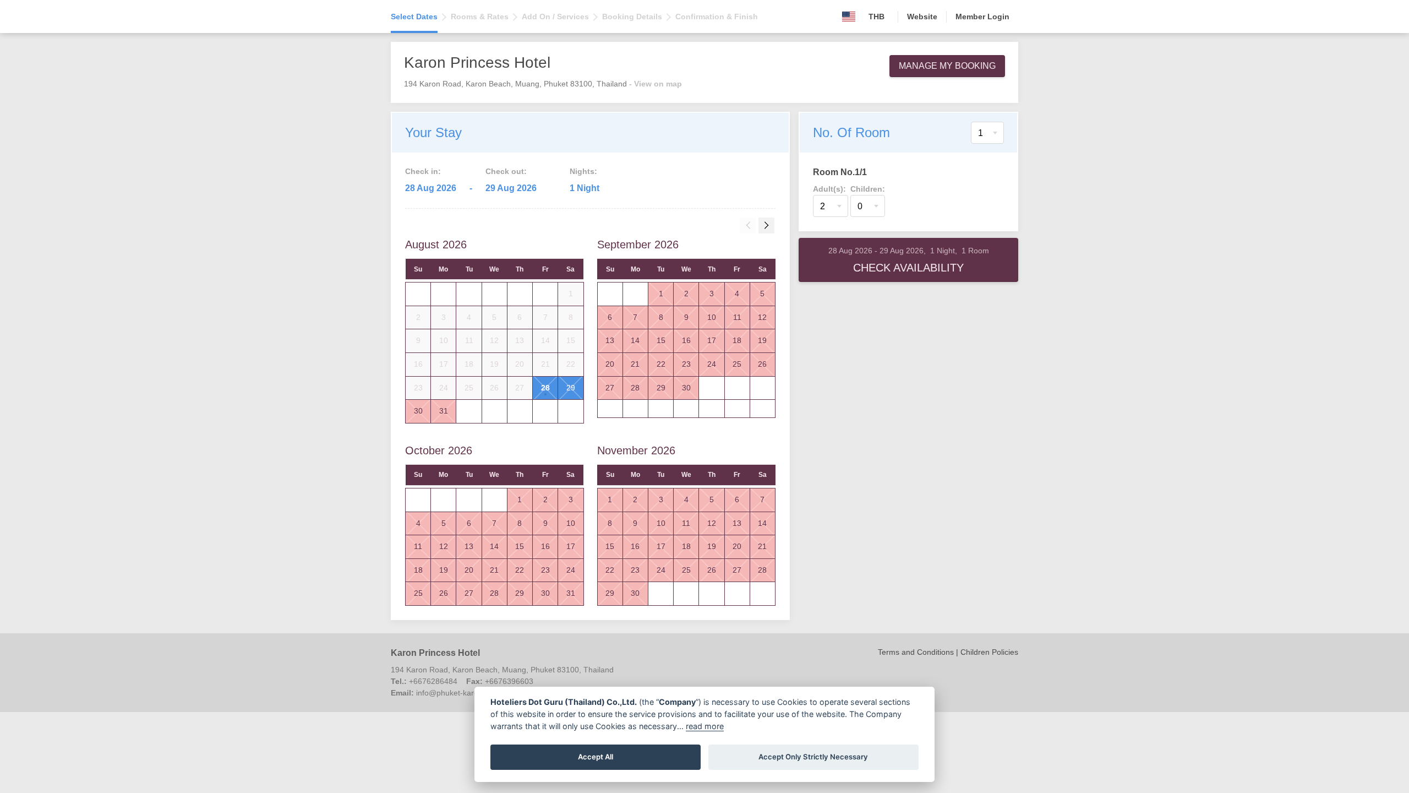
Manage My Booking (947, 65)
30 (418, 410)
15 (661, 340)
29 (570, 387)
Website (922, 16)
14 (635, 340)
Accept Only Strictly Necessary (813, 756)
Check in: (423, 171)
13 (609, 340)
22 (661, 364)
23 (686, 364)
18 (737, 340)
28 (545, 387)
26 (762, 364)
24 (711, 364)
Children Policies (989, 652)
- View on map (655, 83)
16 (686, 340)
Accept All (595, 756)
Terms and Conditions (916, 652)
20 (609, 364)
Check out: (506, 171)
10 (711, 317)
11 (737, 317)
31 (443, 410)
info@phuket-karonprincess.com (472, 692)
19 (762, 340)
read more (705, 726)
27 (609, 387)
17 (711, 340)
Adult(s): (829, 188)
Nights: (583, 171)
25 (737, 364)
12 (762, 317)
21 (635, 364)
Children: (867, 188)
